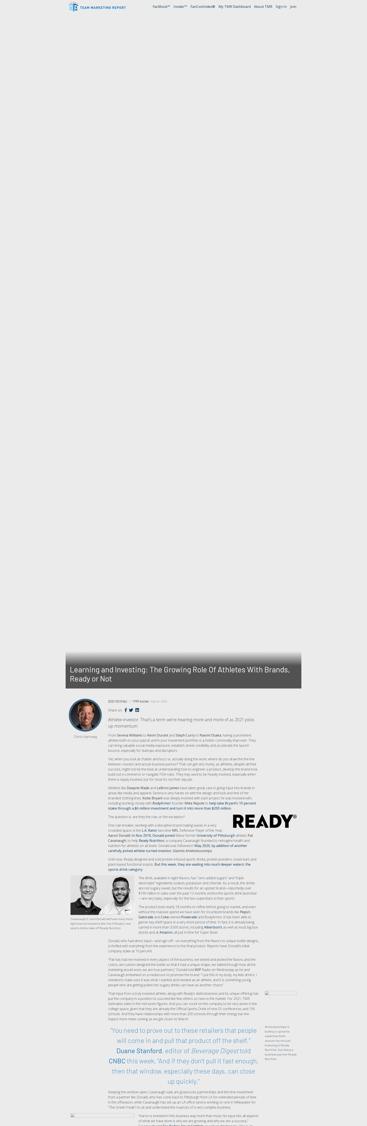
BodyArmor (161, 803)
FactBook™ (161, 6)
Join (293, 6)
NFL (175, 830)
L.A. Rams (149, 830)
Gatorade (145, 917)
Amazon (166, 932)
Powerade (189, 917)
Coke (165, 917)
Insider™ (180, 6)
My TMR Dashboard (235, 6)
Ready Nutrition (151, 840)
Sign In (281, 6)
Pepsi (244, 912)
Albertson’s (213, 927)
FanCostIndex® (203, 6)
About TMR (263, 6)
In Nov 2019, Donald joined (153, 835)
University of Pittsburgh (215, 835)
